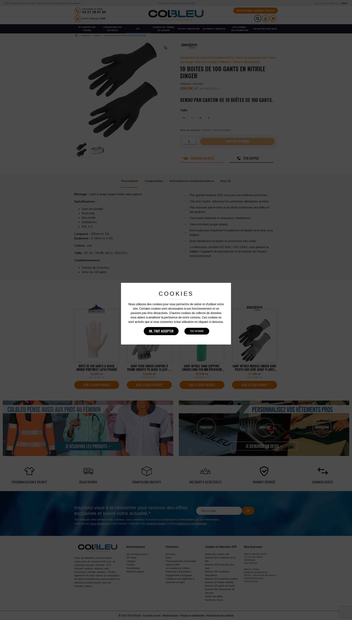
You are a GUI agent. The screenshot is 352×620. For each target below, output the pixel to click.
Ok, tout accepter (161, 331)
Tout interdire (197, 331)
